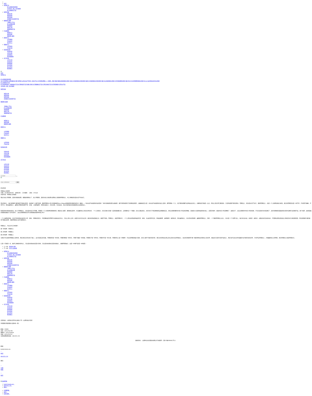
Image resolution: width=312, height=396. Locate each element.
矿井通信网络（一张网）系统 (46, 81)
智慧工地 (9, 27)
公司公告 (9, 53)
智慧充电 (9, 17)
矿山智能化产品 (11, 10)
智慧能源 (9, 25)
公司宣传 (9, 46)
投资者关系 (4, 147)
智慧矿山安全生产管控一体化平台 (27, 81)
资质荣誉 (9, 63)
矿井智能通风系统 (120, 81)
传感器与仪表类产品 (13, 19)
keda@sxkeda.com (9, 384)
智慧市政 (9, 34)
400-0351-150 (8, 385)
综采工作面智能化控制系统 (77, 81)
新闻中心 (3, 127)
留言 (5, 392)
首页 (2, 73)
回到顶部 (7, 393)
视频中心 (3, 138)
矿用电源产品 (22, 84)
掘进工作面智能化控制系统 (93, 81)
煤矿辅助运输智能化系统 (62, 81)
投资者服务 (10, 56)
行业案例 (3, 116)
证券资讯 (9, 55)
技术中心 (9, 43)
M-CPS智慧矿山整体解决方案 (9, 81)
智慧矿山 (9, 32)
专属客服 (7, 390)
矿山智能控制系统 (12, 7)
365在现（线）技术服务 (14, 8)
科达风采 (9, 65)
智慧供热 (9, 15)
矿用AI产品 (62, 84)
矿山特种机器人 (5, 84)
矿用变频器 (55, 84)
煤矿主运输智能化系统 (107, 81)
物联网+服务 (10, 36)
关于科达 (3, 159)
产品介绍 (9, 48)
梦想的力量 (12, 246)
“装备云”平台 (11, 22)
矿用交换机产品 (47, 84)
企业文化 (9, 61)
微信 (5, 387)
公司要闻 (9, 39)
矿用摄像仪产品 (37, 84)
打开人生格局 (13, 248)
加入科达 (9, 66)
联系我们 (9, 68)
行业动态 (9, 41)
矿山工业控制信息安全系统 (152, 81)
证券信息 (9, 51)
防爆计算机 (29, 84)
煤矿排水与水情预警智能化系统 (134, 81)
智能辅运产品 (14, 84)
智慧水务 (9, 13)
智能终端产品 (11, 29)
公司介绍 (9, 60)
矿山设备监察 (11, 24)
